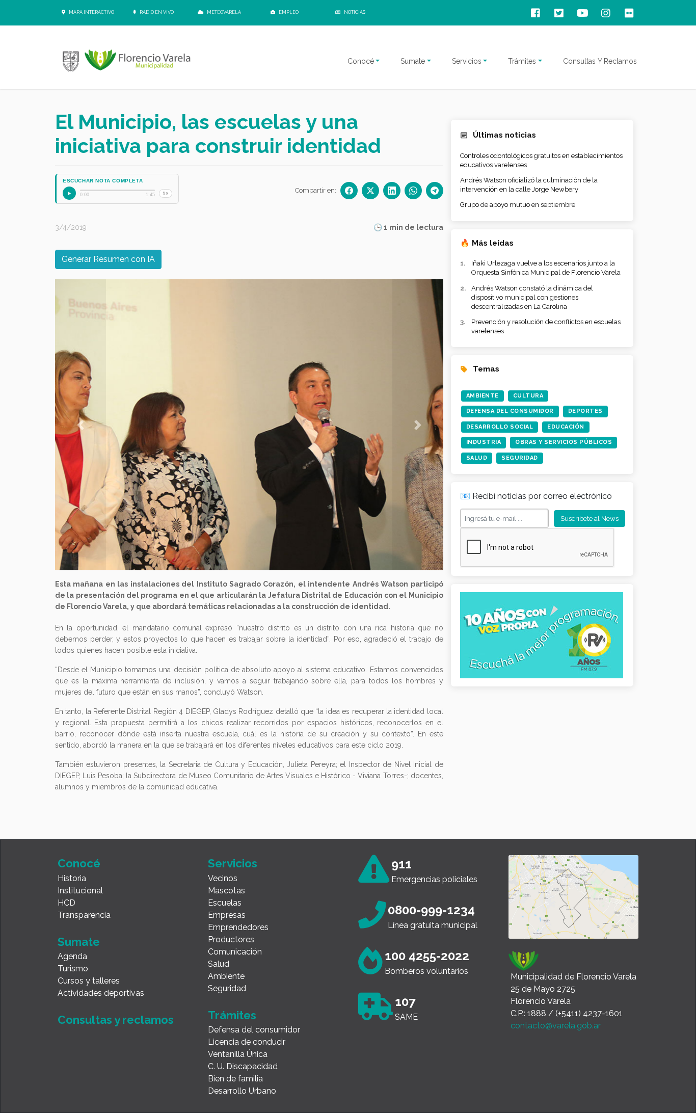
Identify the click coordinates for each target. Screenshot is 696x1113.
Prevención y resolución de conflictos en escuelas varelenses (546, 326)
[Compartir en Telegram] (434, 190)
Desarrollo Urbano (242, 1091)
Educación (565, 426)
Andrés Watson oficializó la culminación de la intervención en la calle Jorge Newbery (529, 184)
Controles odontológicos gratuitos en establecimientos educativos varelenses (541, 160)
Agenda (72, 956)
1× (166, 193)
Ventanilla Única (237, 1054)
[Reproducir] (69, 193)
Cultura (528, 395)
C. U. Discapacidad (243, 1066)
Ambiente (482, 395)
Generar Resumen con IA (108, 259)
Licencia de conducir (246, 1042)
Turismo (73, 968)
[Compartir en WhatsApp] (413, 190)
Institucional (80, 890)
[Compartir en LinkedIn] (391, 190)
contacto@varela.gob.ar (556, 1025)
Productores (231, 939)
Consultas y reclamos (116, 1019)
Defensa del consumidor (254, 1030)
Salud (477, 458)
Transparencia (84, 915)
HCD (66, 903)
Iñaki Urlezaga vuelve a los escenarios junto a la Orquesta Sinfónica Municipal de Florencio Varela (546, 267)
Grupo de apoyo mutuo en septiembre (517, 204)
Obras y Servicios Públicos (563, 442)
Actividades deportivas (101, 993)
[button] (80, 424)
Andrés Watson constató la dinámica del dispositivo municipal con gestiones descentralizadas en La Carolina (532, 297)
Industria (483, 442)
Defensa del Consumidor (510, 411)
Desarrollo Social (499, 426)
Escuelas (225, 903)
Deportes (585, 411)
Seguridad (519, 458)
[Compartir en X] (370, 190)
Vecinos (222, 878)
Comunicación (235, 952)
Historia (72, 878)
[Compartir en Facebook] (349, 190)
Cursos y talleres (89, 981)
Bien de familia (235, 1078)
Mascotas (226, 890)
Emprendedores (238, 927)
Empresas (227, 915)
